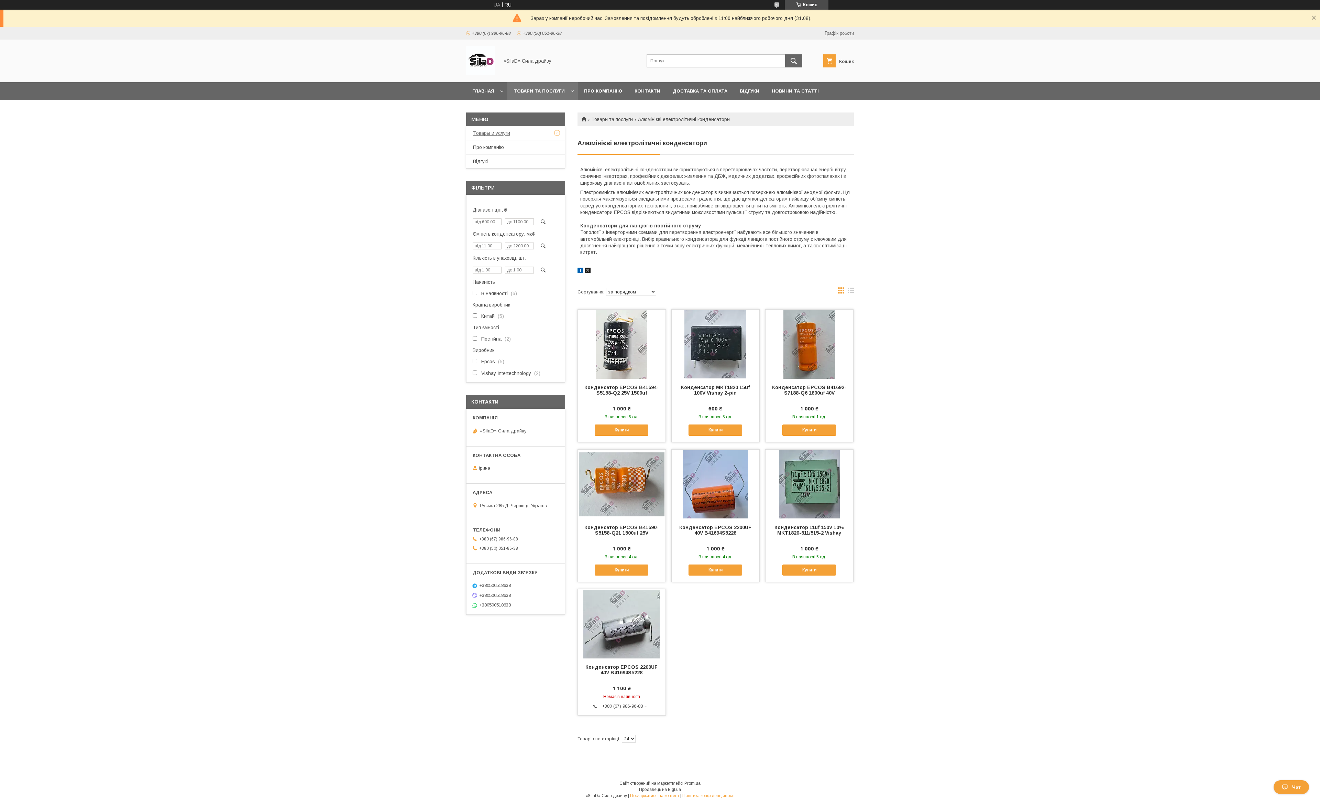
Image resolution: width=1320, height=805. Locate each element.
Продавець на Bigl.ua (660, 789)
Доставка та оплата (700, 91)
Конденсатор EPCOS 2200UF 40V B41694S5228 (715, 530)
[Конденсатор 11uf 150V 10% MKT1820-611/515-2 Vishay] (809, 484)
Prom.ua (692, 783)
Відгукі (480, 161)
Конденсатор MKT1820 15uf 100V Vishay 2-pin (715, 390)
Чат (1296, 787)
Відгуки (749, 91)
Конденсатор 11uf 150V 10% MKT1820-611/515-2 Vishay (809, 530)
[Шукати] (793, 60)
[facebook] (580, 271)
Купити (622, 430)
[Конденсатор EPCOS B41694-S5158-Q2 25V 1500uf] (622, 344)
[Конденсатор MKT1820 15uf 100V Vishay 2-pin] (715, 344)
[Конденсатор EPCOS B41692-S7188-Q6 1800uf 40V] (809, 344)
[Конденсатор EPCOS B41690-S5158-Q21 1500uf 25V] (622, 484)
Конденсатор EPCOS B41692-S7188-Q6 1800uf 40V (809, 390)
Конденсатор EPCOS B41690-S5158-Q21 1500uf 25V (621, 530)
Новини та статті (795, 91)
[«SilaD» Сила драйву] (480, 73)
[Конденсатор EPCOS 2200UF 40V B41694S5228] (715, 484)
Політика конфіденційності (708, 795)
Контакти (647, 91)
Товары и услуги (491, 133)
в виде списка (851, 292)
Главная (483, 91)
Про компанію (603, 91)
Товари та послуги (539, 91)
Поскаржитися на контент (654, 795)
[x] (588, 271)
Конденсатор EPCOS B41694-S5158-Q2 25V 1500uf (621, 390)
